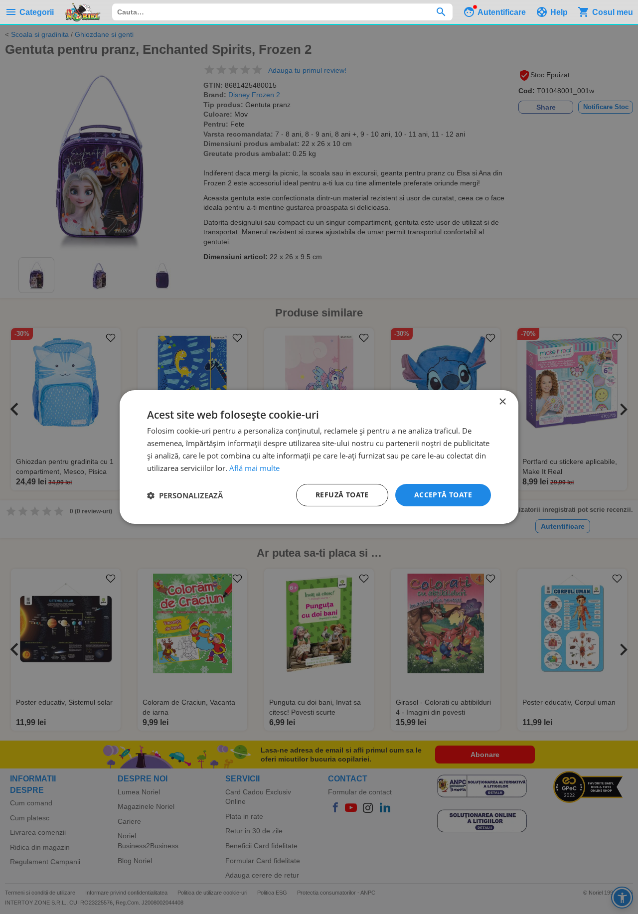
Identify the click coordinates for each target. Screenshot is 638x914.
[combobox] (282, 12)
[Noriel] (83, 12)
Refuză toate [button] (342, 494)
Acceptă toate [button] (443, 494)
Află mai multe (254, 468)
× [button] (502, 402)
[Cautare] (441, 12)
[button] (185, 495)
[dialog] (319, 457)
